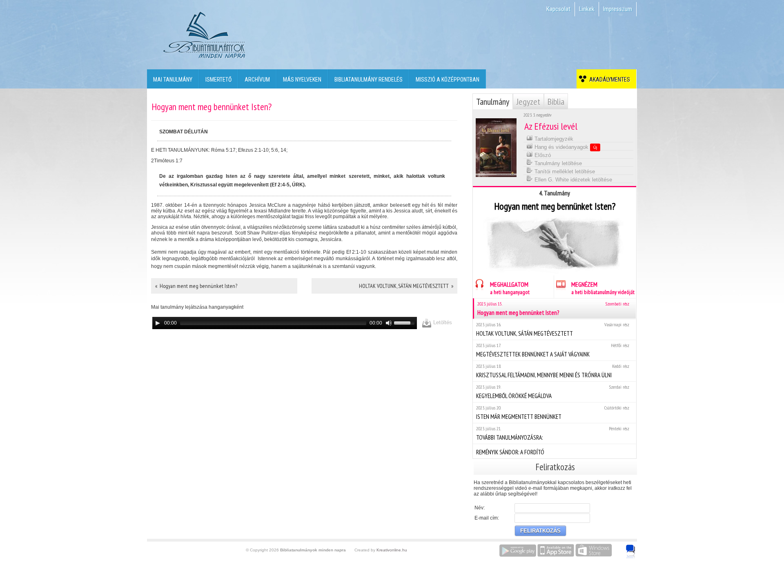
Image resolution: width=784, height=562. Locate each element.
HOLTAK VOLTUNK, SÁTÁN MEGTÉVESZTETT (552, 329)
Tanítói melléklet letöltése (564, 171)
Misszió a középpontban (447, 79)
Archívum (257, 79)
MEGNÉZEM (603, 288)
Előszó (542, 155)
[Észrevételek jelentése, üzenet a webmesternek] (630, 551)
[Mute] (388, 323)
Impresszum (617, 9)
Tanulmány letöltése (557, 163)
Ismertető (218, 79)
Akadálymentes (608, 79)
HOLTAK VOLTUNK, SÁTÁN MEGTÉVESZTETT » (406, 286)
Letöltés (442, 322)
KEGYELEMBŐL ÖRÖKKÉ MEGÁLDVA (552, 392)
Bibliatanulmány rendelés (368, 79)
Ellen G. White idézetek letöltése (572, 180)
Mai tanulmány (172, 79)
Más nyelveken (302, 79)
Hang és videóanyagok (565, 147)
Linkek (587, 9)
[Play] (157, 323)
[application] (284, 323)
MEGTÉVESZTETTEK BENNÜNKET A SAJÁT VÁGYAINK (552, 350)
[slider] (405, 322)
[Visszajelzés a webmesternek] (636, 547)
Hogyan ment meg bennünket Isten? (553, 308)
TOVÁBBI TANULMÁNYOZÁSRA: (552, 433)
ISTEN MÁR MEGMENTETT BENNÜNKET (552, 412)
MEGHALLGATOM (510, 288)
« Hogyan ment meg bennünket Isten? (196, 286)
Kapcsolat (558, 9)
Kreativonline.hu (391, 550)
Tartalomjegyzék (553, 139)
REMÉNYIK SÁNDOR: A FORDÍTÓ (510, 452)
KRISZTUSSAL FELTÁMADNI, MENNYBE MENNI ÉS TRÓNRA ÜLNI (552, 371)
